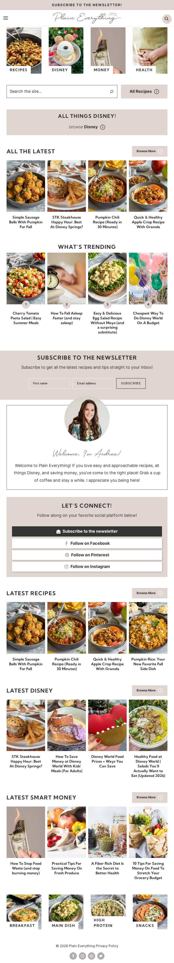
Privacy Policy (107, 946)
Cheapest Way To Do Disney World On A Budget (148, 318)
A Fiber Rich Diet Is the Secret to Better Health (107, 868)
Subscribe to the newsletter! (87, 5)
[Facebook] (73, 956)
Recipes (19, 70)
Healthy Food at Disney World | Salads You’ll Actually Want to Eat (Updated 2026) (148, 766)
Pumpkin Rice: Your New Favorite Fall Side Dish (148, 664)
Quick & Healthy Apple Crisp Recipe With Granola (148, 222)
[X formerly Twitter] (100, 956)
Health (144, 70)
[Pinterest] (91, 956)
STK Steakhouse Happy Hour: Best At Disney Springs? (66, 222)
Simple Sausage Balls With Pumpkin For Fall (26, 222)
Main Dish (63, 925)
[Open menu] (5, 18)
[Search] (111, 91)
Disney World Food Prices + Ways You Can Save (107, 761)
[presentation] (26, 186)
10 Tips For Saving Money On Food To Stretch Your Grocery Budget (148, 870)
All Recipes (141, 91)
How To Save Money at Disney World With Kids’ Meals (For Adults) (66, 763)
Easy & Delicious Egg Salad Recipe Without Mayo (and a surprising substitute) (107, 322)
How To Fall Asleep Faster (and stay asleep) (66, 318)
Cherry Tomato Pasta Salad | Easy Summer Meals (26, 318)
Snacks (145, 925)
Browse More (146, 151)
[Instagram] (82, 956)
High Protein (103, 923)
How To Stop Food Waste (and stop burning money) (25, 868)
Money (102, 70)
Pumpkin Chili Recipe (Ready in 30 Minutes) (107, 222)
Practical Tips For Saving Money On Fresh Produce (66, 868)
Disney (60, 70)
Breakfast (22, 925)
